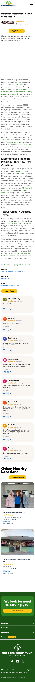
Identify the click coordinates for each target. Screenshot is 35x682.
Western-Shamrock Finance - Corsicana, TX (16, 561)
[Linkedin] (17, 661)
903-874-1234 (8, 573)
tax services (15, 94)
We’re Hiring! (12, 637)
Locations (4, 623)
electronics (17, 171)
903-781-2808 (8, 524)
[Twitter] (11, 661)
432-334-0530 (5, 278)
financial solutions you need (20, 253)
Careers (8, 637)
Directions (6, 521)
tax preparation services (17, 223)
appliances (26, 171)
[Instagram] (23, 661)
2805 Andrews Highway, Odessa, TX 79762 (14, 271)
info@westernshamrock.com (10, 285)
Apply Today (16, 31)
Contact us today (7, 256)
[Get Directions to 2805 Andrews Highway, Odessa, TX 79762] (15, 265)
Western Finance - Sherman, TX (14, 512)
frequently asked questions (16, 142)
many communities (16, 84)
